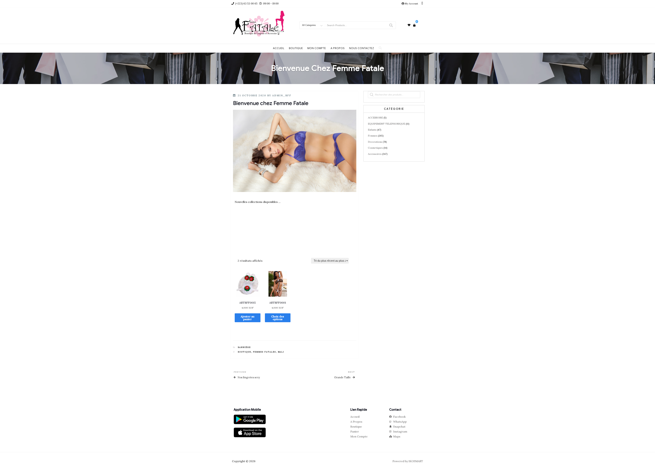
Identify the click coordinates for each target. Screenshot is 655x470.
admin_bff (281, 95)
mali (281, 352)
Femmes (372, 135)
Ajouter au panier (247, 318)
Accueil (278, 48)
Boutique (296, 48)
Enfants (372, 129)
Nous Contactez (361, 48)
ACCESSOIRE (375, 117)
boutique (244, 352)
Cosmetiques (375, 147)
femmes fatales (264, 352)
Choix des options (277, 318)
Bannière (244, 347)
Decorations (375, 141)
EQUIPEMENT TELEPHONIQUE (386, 123)
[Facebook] (422, 3)
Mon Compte (316, 48)
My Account (411, 3)
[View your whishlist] (409, 25)
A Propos (338, 48)
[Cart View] (414, 25)
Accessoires (375, 153)
